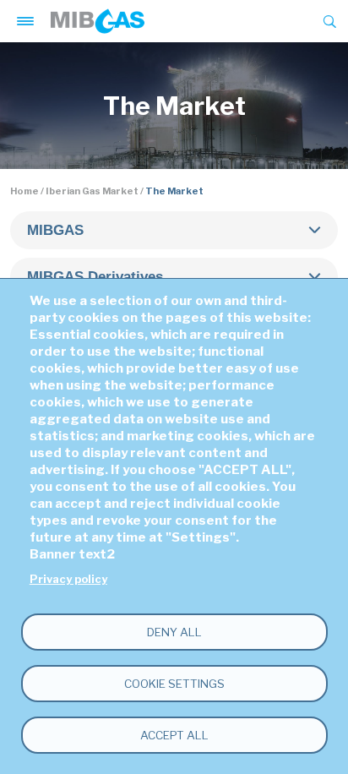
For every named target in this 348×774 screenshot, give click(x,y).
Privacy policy (68, 579)
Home (24, 191)
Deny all (174, 632)
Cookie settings (174, 683)
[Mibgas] (97, 21)
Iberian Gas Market (92, 191)
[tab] (173, 230)
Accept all (174, 735)
